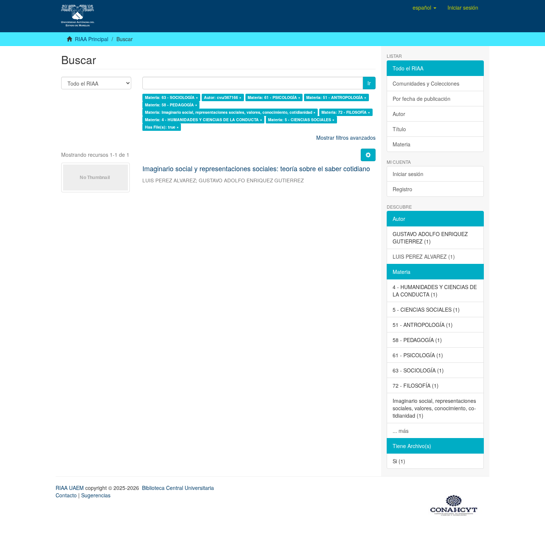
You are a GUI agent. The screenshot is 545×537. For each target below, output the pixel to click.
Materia (401, 144)
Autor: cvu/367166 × (222, 97)
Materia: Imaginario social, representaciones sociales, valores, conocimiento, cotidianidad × (230, 112)
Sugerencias (95, 495)
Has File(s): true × (162, 127)
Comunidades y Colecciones (426, 83)
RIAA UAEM (70, 487)
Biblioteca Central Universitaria (178, 487)
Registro (402, 189)
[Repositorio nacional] (456, 504)
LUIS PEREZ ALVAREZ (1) (424, 256)
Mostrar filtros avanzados (346, 137)
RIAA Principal (91, 39)
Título (399, 129)
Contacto (66, 495)
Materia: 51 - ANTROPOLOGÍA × (336, 97)
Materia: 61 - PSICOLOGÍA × (274, 97)
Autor (399, 113)
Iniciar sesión (408, 174)
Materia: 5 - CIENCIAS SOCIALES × (301, 119)
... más (401, 430)
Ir (369, 83)
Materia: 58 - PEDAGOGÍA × (171, 104)
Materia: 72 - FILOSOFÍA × (345, 112)
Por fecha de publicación (421, 98)
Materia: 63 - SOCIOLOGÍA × (171, 97)
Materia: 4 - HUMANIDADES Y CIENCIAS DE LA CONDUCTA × (203, 119)
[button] (424, 7)
